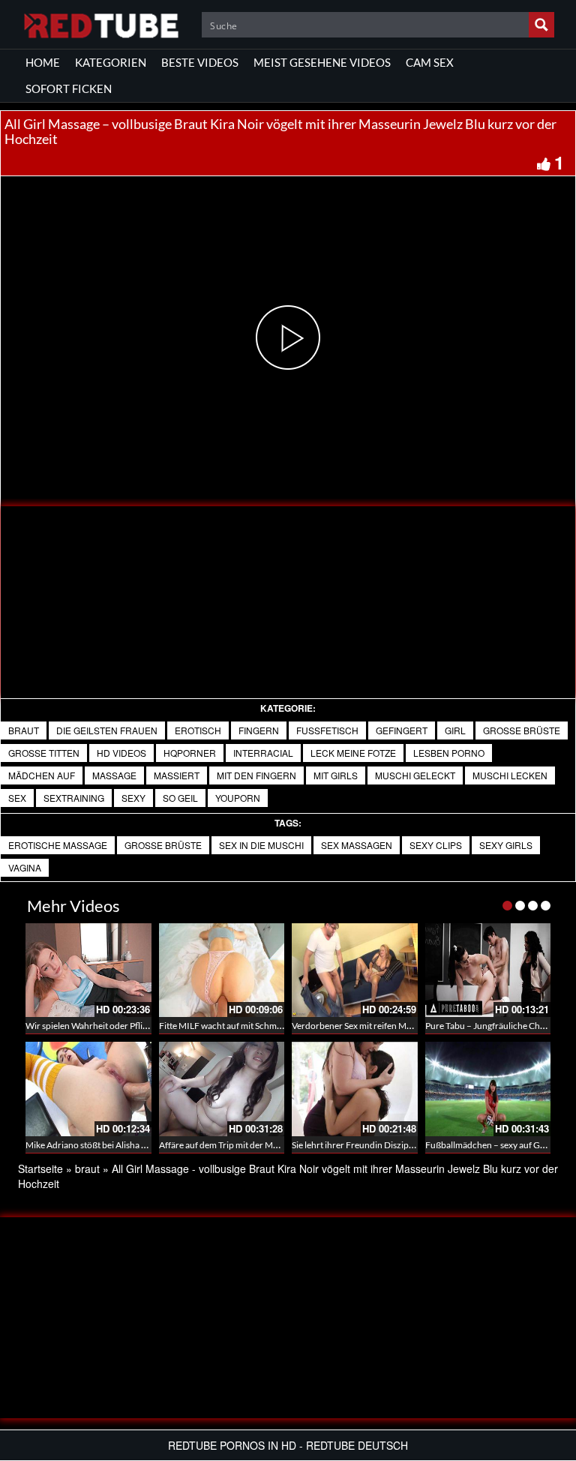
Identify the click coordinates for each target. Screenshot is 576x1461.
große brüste (521, 730)
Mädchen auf (41, 775)
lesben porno (448, 752)
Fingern (258, 730)
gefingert (402, 730)
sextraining (74, 797)
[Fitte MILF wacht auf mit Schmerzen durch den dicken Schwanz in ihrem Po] (222, 970)
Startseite (40, 1168)
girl (455, 730)
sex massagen (356, 844)
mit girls (336, 775)
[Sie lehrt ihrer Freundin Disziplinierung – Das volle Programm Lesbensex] (355, 1089)
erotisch (198, 730)
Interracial (263, 752)
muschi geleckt (415, 775)
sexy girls (505, 844)
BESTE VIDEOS (199, 62)
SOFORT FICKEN (69, 88)
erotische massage (57, 844)
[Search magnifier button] (541, 25)
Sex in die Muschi (261, 844)
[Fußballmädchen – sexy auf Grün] (488, 1089)
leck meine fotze (353, 752)
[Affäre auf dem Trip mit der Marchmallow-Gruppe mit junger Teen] (222, 1089)
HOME (43, 62)
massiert (177, 775)
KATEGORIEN (110, 62)
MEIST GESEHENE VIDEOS (322, 62)
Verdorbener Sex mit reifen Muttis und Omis (378, 1025)
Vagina (24, 867)
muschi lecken (510, 775)
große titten (44, 752)
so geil (180, 797)
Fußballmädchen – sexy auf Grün (489, 1144)
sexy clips (436, 844)
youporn (237, 797)
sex (17, 797)
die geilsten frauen (107, 730)
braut (23, 730)
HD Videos (121, 752)
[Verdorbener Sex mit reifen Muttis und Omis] (355, 970)
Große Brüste (163, 844)
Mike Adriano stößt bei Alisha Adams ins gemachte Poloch (138, 1144)
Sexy (134, 797)
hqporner (190, 752)
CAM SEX (430, 62)
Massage (114, 775)
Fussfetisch (327, 730)
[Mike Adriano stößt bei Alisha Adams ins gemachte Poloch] (89, 1089)
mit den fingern (256, 775)
